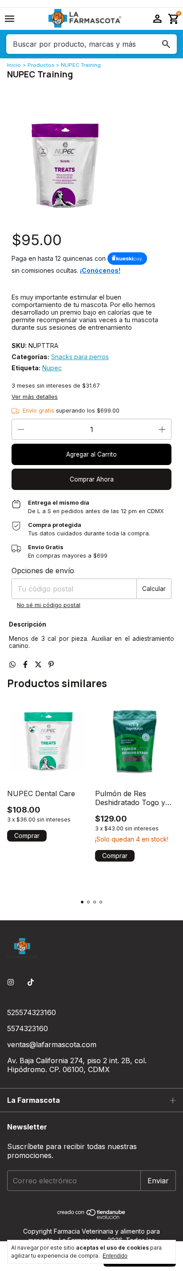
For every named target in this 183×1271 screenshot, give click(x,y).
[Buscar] (166, 44)
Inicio (14, 65)
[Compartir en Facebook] (26, 664)
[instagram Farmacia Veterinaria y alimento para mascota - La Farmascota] (10, 982)
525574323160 (31, 1012)
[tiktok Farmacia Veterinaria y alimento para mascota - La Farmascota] (30, 982)
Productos (41, 65)
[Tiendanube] (91, 1217)
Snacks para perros (80, 356)
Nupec (52, 368)
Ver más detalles (35, 396)
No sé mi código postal (48, 605)
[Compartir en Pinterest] (51, 664)
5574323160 (27, 1028)
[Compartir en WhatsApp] (13, 664)
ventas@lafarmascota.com (51, 1044)
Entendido (115, 1256)
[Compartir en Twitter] (39, 664)
